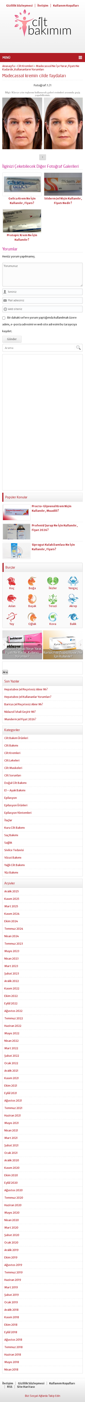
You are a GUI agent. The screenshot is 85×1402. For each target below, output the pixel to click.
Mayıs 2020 (11, 1212)
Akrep (73, 606)
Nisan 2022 (11, 1040)
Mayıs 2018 (11, 1362)
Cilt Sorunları (12, 775)
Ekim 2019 (10, 1257)
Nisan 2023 (11, 958)
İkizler (53, 588)
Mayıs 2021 (11, 1123)
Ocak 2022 (11, 1063)
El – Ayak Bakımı (14, 790)
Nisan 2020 (11, 1220)
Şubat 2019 (11, 1294)
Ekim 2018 (10, 1324)
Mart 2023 (11, 966)
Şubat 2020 (11, 1235)
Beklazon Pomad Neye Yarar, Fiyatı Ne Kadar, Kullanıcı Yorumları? (22, 652)
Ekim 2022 (11, 996)
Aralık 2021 (11, 1070)
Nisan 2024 (11, 936)
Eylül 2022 (10, 1003)
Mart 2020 (11, 1227)
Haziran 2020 (13, 1205)
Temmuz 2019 (13, 1272)
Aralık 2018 (11, 1309)
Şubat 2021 (11, 1145)
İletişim (42, 5)
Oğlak (32, 624)
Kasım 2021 (11, 1078)
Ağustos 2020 (13, 1190)
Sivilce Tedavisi (14, 850)
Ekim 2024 (11, 921)
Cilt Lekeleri (11, 760)
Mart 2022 (11, 1048)
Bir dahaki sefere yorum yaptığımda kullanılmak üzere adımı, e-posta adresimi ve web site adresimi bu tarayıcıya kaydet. (39, 324)
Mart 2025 (11, 906)
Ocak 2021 (11, 1153)
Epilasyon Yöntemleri (18, 812)
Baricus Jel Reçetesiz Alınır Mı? (23, 704)
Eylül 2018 (10, 1332)
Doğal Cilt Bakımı (15, 783)
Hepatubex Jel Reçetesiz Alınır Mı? (26, 689)
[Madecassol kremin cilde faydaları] (42, 147)
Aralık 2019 (11, 1250)
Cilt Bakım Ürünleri (16, 738)
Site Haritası (26, 1386)
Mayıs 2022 (11, 1033)
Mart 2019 (11, 1287)
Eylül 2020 (11, 1182)
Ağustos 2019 (13, 1265)
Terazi (53, 606)
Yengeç (73, 588)
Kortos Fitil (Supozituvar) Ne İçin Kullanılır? (63, 654)
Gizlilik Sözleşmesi (19, 5)
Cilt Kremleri (25, 66)
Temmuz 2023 (13, 943)
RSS (9, 1386)
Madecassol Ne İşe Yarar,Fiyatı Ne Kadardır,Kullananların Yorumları (40, 67)
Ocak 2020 (11, 1242)
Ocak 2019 (11, 1302)
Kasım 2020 (11, 1167)
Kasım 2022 (11, 988)
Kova (52, 624)
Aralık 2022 (11, 981)
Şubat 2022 (11, 1055)
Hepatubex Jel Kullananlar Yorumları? (27, 697)
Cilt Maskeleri (13, 768)
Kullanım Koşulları (66, 5)
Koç (11, 588)
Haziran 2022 (12, 1025)
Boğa (32, 588)
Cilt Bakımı (11, 745)
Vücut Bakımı (12, 857)
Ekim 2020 (11, 1175)
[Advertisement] (42, 45)
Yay (12, 624)
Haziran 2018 (12, 1354)
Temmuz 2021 (13, 1108)
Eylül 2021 (10, 1093)
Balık (73, 624)
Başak (32, 606)
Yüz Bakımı (11, 872)
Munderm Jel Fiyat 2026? (20, 719)
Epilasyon (10, 797)
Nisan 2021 (11, 1130)
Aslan (11, 606)
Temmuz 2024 (13, 928)
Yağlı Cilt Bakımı (14, 865)
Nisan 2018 (11, 1369)
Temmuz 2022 (13, 1018)
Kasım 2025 (11, 898)
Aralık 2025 (11, 891)
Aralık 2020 (11, 1160)
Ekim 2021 (10, 1085)
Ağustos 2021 (13, 1100)
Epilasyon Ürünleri (15, 805)
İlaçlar (8, 820)
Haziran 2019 (12, 1280)
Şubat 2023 (11, 973)
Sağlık (8, 842)
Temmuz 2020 (13, 1197)
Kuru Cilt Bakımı (14, 827)
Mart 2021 (11, 1138)
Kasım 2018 (11, 1317)
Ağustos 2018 (13, 1339)
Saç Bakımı (11, 835)
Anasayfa (8, 66)
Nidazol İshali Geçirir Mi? (20, 711)
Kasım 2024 (11, 913)
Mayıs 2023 (11, 951)
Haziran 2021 (12, 1115)
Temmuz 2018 (13, 1347)
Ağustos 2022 (13, 1011)
